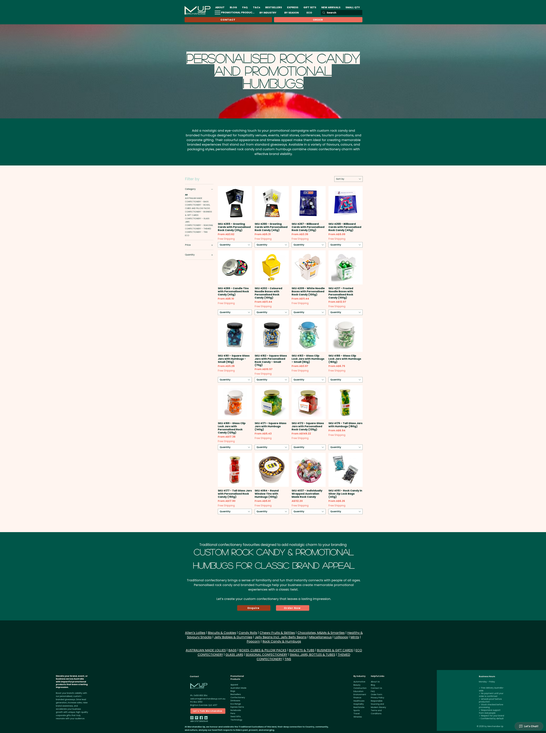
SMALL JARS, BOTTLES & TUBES (312, 654)
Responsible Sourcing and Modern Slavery (378, 704)
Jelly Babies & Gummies (233, 637)
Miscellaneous (320, 637)
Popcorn (253, 641)
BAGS (232, 650)
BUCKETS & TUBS (301, 650)
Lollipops (341, 637)
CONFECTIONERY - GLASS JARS (197, 220)
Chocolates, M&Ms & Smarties (321, 632)
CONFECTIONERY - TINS (196, 232)
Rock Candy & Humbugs (281, 641)
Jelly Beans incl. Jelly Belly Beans (281, 637)
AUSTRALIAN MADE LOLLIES (206, 650)
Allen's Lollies (195, 632)
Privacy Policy (377, 697)
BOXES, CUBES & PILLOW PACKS (262, 650)
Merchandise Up (495, 726)
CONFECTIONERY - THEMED (198, 228)
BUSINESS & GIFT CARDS (335, 650)
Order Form (376, 694)
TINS (288, 659)
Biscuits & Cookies (222, 632)
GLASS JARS (234, 654)
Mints (354, 637)
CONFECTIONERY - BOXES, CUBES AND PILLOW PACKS (197, 206)
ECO (187, 235)
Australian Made (238, 688)
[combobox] (348, 179)
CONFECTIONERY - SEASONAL (199, 225)
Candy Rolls (248, 632)
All (186, 194)
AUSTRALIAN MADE (193, 198)
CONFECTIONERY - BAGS (197, 201)
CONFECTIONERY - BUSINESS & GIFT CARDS (198, 213)
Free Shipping (226, 238)
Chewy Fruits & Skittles (277, 632)
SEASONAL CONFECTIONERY (266, 654)
